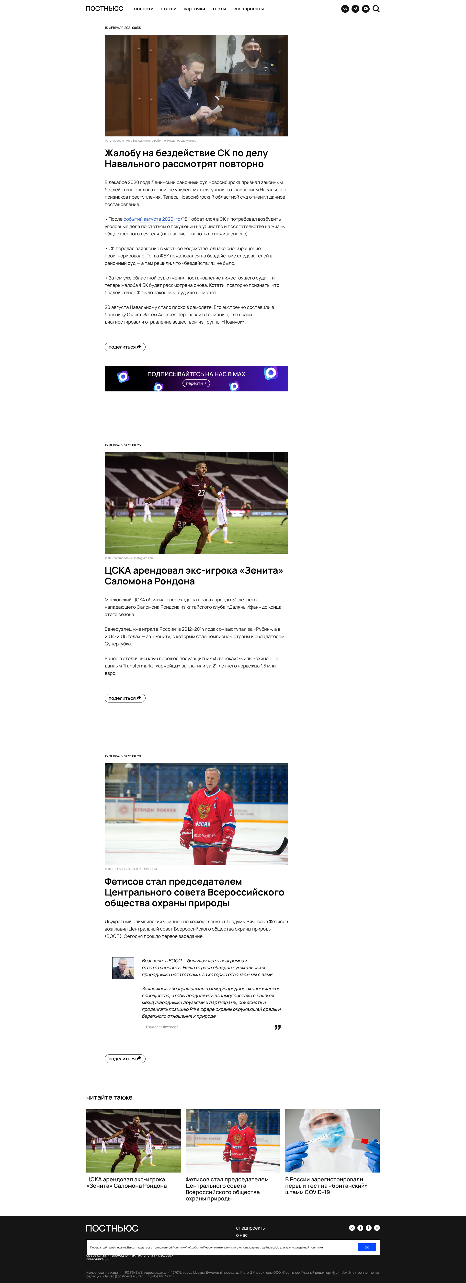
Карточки (194, 8)
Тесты (219, 8)
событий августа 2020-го (152, 219)
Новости (143, 8)
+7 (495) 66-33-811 (159, 1276)
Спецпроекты (248, 8)
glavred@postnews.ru (119, 1276)
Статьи (168, 8)
